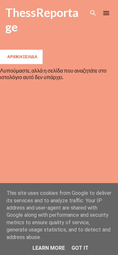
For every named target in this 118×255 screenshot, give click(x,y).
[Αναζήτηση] (93, 13)
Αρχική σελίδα (22, 56)
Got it (79, 248)
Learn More (48, 248)
